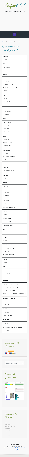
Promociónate (8, 433)
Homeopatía (8, 424)
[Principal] (14, 34)
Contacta (7, 435)
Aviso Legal (14, 450)
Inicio (3, 41)
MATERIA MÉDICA (10, 426)
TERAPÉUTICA (9, 428)
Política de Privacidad (8, 448)
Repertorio (7, 431)
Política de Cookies (20, 448)
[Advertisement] (14, 20)
